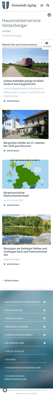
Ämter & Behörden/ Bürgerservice (23, 302)
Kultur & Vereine (14, 310)
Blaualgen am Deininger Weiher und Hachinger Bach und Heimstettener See (25, 251)
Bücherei (11, 359)
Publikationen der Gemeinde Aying (23, 367)
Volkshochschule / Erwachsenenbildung (15, 377)
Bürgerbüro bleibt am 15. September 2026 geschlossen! (24, 144)
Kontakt (47, 46)
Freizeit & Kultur (15, 351)
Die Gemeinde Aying (14, 343)
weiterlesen (13, 100)
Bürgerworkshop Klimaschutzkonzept (16, 194)
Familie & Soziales (14, 318)
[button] (42, 5)
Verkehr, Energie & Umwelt (19, 335)
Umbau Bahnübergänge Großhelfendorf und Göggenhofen (24, 82)
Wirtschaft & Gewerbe (16, 326)
